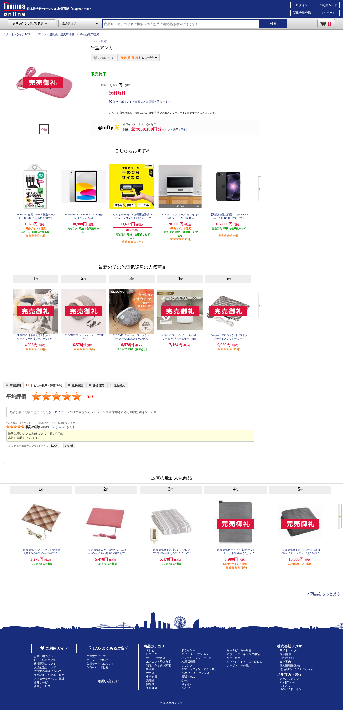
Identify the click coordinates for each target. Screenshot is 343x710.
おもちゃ (186, 684)
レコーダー (153, 654)
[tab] (13, 385)
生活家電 (151, 676)
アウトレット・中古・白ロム (244, 661)
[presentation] (13, 384)
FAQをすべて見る (97, 667)
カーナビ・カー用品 (238, 650)
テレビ (150, 650)
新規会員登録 (302, 12)
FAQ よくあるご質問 (110, 648)
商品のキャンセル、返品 (49, 674)
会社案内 (285, 661)
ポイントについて (98, 659)
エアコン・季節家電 (158, 661)
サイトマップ (288, 650)
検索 (273, 23)
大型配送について (45, 667)
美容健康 (151, 687)
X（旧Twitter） (289, 682)
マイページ (328, 12)
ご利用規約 (287, 657)
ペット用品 (233, 657)
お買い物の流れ (43, 656)
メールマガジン (289, 678)
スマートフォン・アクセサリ (199, 669)
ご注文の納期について (48, 671)
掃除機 (150, 684)
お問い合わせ (108, 681)
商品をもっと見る (324, 594)
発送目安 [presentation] (98, 385)
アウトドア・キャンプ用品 (243, 654)
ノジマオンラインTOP (16, 34)
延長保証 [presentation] (77, 385)
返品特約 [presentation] (119, 385)
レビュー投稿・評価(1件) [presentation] (46, 385)
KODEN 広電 (99, 41)
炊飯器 (150, 672)
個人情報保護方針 (291, 665)
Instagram (285, 685)
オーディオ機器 (155, 657)
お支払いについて (45, 659)
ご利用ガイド (328, 5)
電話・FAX (188, 676)
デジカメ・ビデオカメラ (196, 654)
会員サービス (42, 686)
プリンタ (186, 665)
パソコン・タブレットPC (196, 657)
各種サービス (42, 682)
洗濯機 (150, 680)
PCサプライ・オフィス (195, 672)
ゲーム (185, 680)
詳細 (184, 129)
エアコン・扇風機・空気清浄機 (54, 34)
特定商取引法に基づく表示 (296, 669)
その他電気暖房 (89, 34)
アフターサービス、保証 (49, 678)
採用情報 (285, 654)
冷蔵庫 (150, 669)
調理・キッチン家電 (158, 665)
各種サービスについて (100, 663)
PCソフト (187, 687)
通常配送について (45, 663)
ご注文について (96, 656)
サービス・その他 (237, 665)
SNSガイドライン (290, 689)
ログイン (302, 5)
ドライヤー (188, 650)
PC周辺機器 (188, 661)
